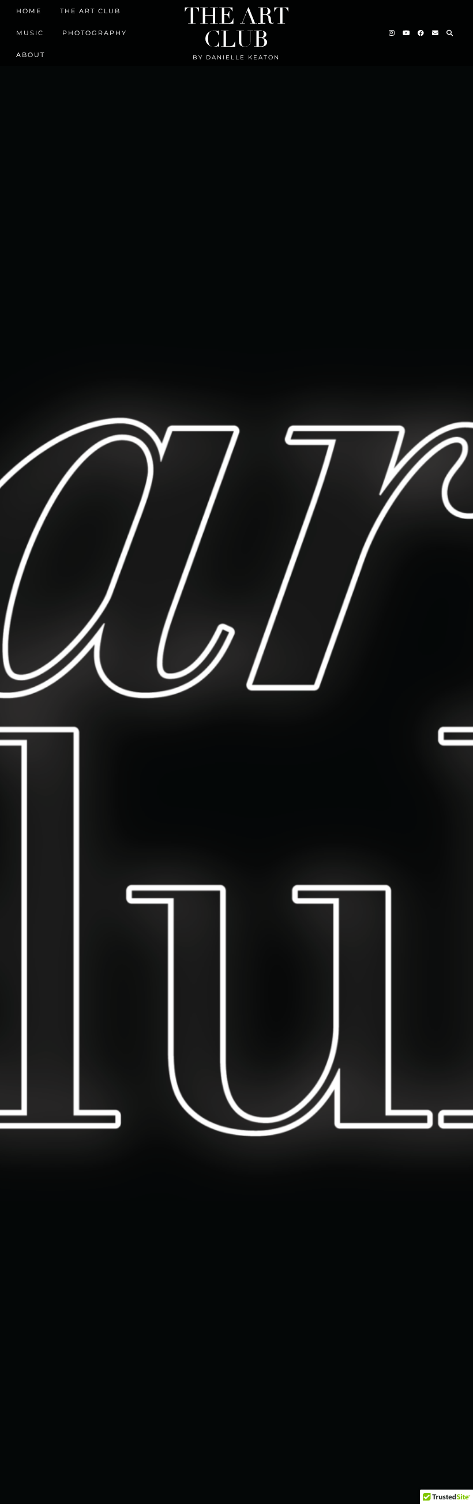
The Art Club (236, 28)
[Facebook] (421, 33)
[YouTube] (407, 33)
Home (29, 11)
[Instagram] (392, 33)
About (30, 55)
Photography (94, 33)
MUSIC (30, 33)
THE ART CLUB (90, 11)
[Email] (436, 33)
